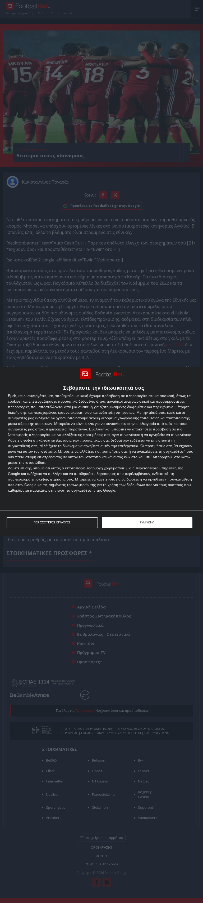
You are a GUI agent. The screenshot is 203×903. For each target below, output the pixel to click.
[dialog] (101, 451)
